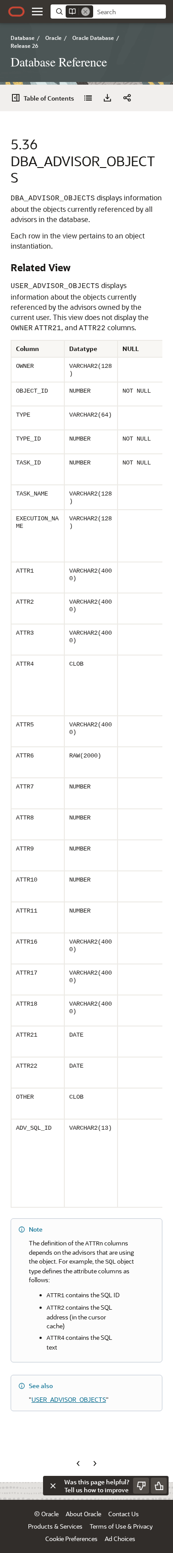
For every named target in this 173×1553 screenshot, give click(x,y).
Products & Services (55, 1526)
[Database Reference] (88, 98)
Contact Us (123, 1514)
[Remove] (85, 11)
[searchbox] (129, 12)
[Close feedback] (53, 1486)
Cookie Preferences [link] (71, 1538)
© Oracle (46, 1514)
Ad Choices (120, 1538)
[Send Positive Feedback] (159, 1486)
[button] (37, 11)
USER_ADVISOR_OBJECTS (68, 1399)
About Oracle (83, 1514)
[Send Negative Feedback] (141, 1486)
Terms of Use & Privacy (121, 1526)
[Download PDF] (107, 98)
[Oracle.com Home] (16, 11)
